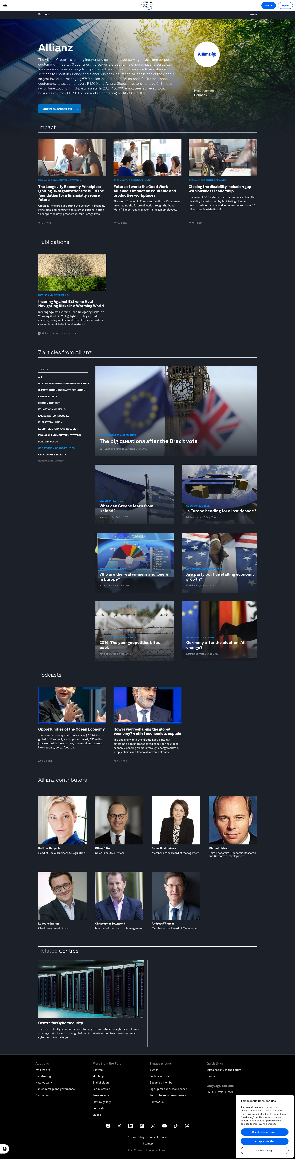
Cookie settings (264, 1150)
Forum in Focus (48, 441)
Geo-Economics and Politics (56, 448)
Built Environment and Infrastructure (63, 383)
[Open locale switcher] (4, 1148)
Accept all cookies (264, 1141)
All (40, 377)
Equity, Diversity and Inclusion (58, 428)
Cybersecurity (47, 396)
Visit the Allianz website (57, 108)
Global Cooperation (51, 461)
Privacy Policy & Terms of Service (147, 1137)
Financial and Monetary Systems (59, 435)
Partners (43, 14)
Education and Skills (52, 409)
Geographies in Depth (52, 454)
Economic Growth (49, 403)
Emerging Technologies (53, 415)
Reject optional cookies (264, 1132)
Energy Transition (50, 422)
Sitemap (147, 1143)
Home (253, 14)
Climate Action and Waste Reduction (61, 390)
